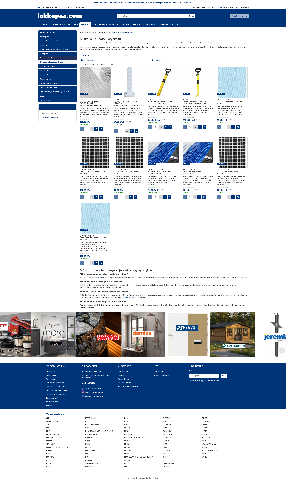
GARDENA (88, 437)
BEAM (48, 431)
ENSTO (49, 463)
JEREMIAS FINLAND (92, 463)
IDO (86, 457)
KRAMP (127, 424)
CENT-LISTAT (51, 444)
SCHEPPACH (167, 454)
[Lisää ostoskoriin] (101, 129)
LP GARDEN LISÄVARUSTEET (134, 437)
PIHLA (126, 467)
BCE (47, 428)
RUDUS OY (167, 450)
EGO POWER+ (51, 457)
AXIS (48, 424)
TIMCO (204, 418)
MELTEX (127, 444)
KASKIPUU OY (90, 467)
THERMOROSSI (168, 463)
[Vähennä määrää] (82, 129)
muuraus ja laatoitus (130, 297)
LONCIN (127, 431)
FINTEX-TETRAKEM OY (93, 424)
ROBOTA (166, 447)
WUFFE (204, 457)
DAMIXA (49, 450)
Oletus (102, 64)
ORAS (126, 463)
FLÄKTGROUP (90, 428)
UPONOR (205, 428)
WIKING (204, 454)
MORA (126, 454)
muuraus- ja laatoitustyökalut (99, 43)
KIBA (126, 418)
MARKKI (127, 441)
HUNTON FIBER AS (91, 450)
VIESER (204, 434)
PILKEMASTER (168, 421)
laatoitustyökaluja (95, 277)
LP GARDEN (128, 434)
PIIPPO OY (166, 418)
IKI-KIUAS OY (89, 460)
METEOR (127, 450)
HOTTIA (88, 447)
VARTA (204, 431)
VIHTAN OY (206, 437)
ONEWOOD (128, 460)
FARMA (48, 467)
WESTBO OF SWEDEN (209, 450)
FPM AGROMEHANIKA (92, 434)
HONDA (87, 444)
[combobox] (156, 16)
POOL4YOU (167, 431)
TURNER (205, 424)
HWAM (87, 454)
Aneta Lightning (52, 421)
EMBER (49, 460)
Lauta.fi (127, 428)
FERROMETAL (90, 418)
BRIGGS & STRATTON (54, 437)
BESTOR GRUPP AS (53, 434)
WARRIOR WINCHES (209, 444)
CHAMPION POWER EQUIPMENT (57, 447)
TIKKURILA (167, 467)
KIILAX (126, 421)
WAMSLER (206, 441)
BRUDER (49, 441)
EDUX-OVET (50, 454)
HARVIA (88, 441)
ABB (47, 418)
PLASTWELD (167, 424)
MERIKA (127, 447)
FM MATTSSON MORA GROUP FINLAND (99, 431)
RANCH (165, 444)
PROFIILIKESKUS (169, 437)
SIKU (164, 457)
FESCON (88, 421)
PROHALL (166, 441)
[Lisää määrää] (96, 129)
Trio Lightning (207, 421)
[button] (211, 381)
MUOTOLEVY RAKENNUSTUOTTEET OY (138, 457)
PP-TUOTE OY (168, 434)
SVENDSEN (167, 460)
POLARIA (166, 428)
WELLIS (204, 447)
